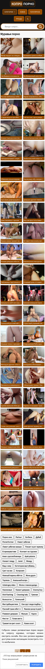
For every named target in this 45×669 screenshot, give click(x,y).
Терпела (5, 580)
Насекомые (7, 590)
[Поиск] (40, 26)
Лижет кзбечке (23, 542)
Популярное (35, 12)
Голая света (17, 618)
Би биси (28, 537)
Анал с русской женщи (11, 556)
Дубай (38, 537)
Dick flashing (7, 594)
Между (29, 561)
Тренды (19, 19)
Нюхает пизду (8, 561)
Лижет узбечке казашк (12, 546)
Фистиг (5, 618)
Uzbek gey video (8, 585)
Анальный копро (20, 580)
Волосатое (7, 599)
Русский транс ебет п (11, 609)
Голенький (19, 599)
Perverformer (8, 542)
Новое (22, 12)
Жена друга (30, 575)
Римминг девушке (10, 614)
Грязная (34, 594)
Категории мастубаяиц (24, 566)
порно (23, 4)
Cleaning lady (22, 594)
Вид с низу (6, 566)
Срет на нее (7, 570)
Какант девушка (23, 590)
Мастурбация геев (10, 604)
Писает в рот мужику (34, 546)
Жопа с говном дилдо (28, 585)
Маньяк (24, 614)
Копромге (20, 570)
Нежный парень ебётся (12, 575)
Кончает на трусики (28, 551)
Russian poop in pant (32, 609)
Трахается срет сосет (11, 623)
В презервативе (9, 551)
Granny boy (37, 590)
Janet (20, 561)
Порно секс (7, 537)
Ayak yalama (30, 556)
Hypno (34, 614)
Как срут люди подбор (31, 604)
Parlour (19, 537)
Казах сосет (29, 623)
